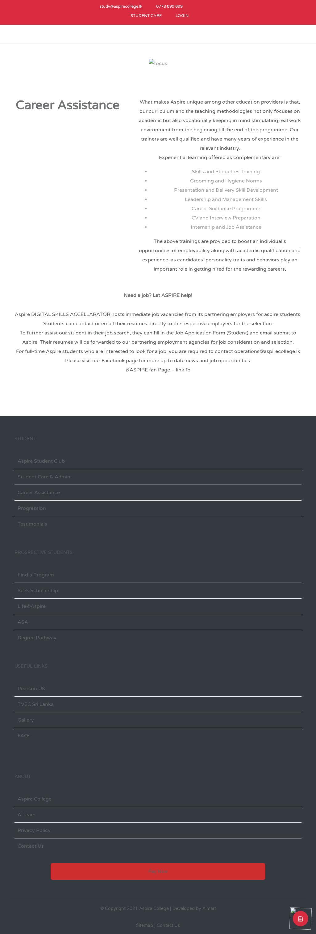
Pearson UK (31, 689)
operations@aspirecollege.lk (267, 351)
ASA (23, 622)
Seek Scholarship (38, 591)
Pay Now (158, 871)
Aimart (209, 908)
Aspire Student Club (41, 461)
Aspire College (35, 799)
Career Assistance (39, 493)
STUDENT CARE (146, 15)
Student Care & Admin (44, 477)
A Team (26, 815)
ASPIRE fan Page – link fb (159, 370)
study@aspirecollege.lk (121, 6)
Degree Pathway (37, 638)
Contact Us (31, 846)
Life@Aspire (32, 606)
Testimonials (32, 524)
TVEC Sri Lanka (36, 704)
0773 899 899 (169, 6)
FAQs (24, 736)
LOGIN (182, 15)
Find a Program (36, 575)
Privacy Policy (34, 830)
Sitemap (144, 925)
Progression (32, 508)
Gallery (26, 720)
